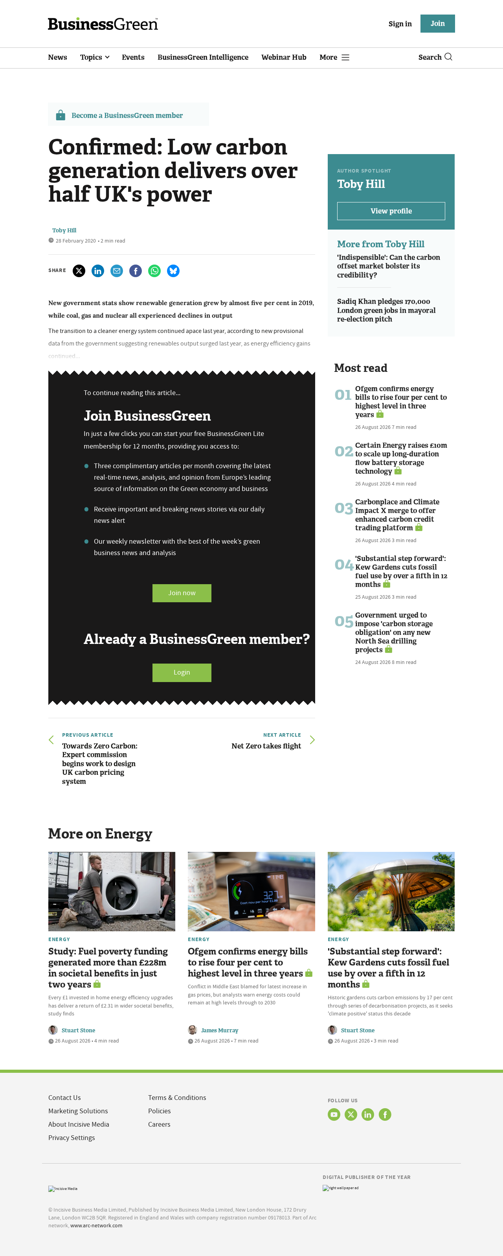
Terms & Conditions (177, 1097)
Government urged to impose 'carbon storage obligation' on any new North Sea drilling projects (394, 633)
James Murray (220, 1030)
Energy (59, 939)
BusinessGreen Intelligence (203, 57)
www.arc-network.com (96, 1225)
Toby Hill (64, 230)
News (57, 57)
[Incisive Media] (62, 1187)
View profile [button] (391, 211)
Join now (182, 593)
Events (133, 57)
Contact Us (64, 1097)
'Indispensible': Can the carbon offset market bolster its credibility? (388, 266)
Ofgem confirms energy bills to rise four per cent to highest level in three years (401, 401)
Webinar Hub (284, 57)
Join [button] (438, 23)
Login (182, 672)
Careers (159, 1124)
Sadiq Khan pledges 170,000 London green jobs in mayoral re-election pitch (386, 310)
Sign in (400, 24)
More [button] (329, 57)
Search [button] (430, 57)
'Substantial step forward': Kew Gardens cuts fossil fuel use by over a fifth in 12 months (401, 571)
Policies (159, 1111)
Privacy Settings (71, 1137)
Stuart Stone (78, 1030)
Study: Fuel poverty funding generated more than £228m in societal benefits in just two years (108, 968)
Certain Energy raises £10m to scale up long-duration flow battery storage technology (401, 458)
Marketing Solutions (78, 1111)
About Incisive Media (78, 1124)
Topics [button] (92, 57)
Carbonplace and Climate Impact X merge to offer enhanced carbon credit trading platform (397, 515)
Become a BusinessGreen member (127, 115)
